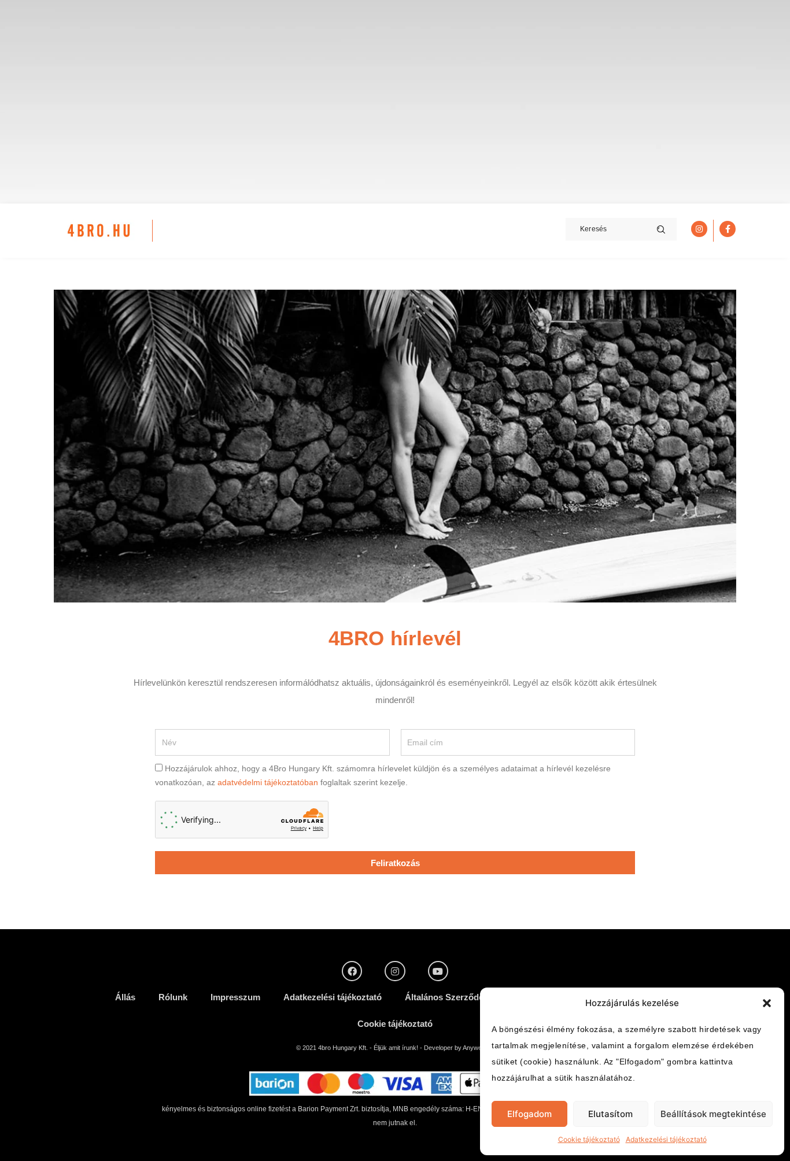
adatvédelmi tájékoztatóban (267, 782)
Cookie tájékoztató (589, 1139)
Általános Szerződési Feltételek (468, 997)
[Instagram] (395, 971)
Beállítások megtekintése (713, 1113)
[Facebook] (352, 971)
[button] (767, 1003)
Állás (125, 997)
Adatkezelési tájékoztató (666, 1139)
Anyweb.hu (478, 1047)
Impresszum (235, 997)
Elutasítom (610, 1113)
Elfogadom (529, 1113)
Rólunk (172, 997)
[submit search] (661, 230)
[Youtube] (438, 971)
